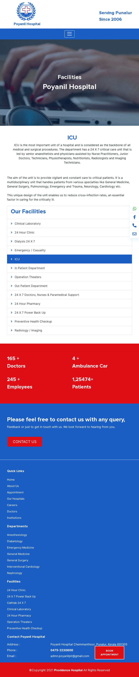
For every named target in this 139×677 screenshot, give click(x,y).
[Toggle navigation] (69, 34)
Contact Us (25, 442)
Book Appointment (110, 652)
